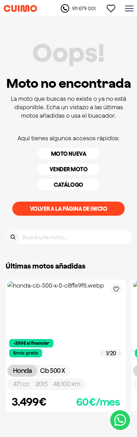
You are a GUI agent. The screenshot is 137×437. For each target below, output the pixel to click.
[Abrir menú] (129, 8)
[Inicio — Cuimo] (20, 8)
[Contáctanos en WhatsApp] (120, 420)
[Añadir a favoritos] (116, 289)
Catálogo (68, 184)
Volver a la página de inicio (68, 208)
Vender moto (69, 169)
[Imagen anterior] (102, 353)
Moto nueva (68, 153)
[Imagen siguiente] (120, 353)
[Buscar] (12, 237)
